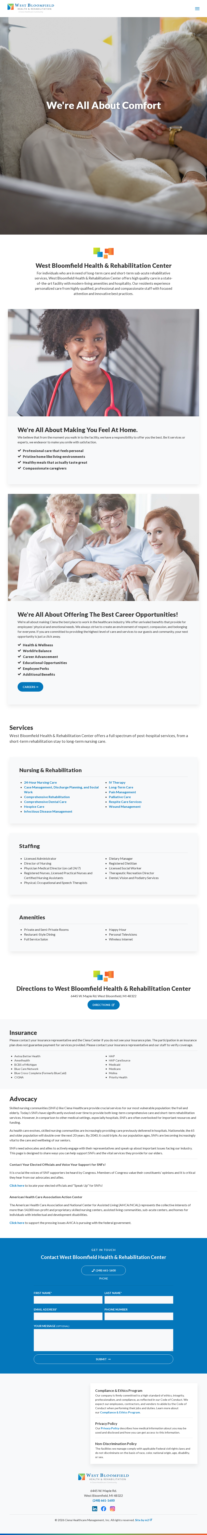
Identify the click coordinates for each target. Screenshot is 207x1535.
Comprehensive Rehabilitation (47, 797)
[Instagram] (112, 1508)
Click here (17, 1185)
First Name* (43, 1293)
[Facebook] (103, 1508)
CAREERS (29, 687)
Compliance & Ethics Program (120, 1412)
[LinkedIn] (94, 1508)
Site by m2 (142, 1520)
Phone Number (116, 1309)
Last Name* (113, 1293)
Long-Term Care (121, 787)
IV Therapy (117, 782)
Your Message (51, 1326)
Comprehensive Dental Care (45, 802)
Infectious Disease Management (48, 811)
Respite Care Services (125, 802)
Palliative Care (120, 797)
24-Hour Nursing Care (40, 782)
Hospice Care (34, 806)
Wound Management (125, 806)
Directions (102, 1004)
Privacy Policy (110, 1428)
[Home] (30, 8)
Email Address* (45, 1309)
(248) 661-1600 (106, 1270)
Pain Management (122, 792)
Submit (101, 1359)
